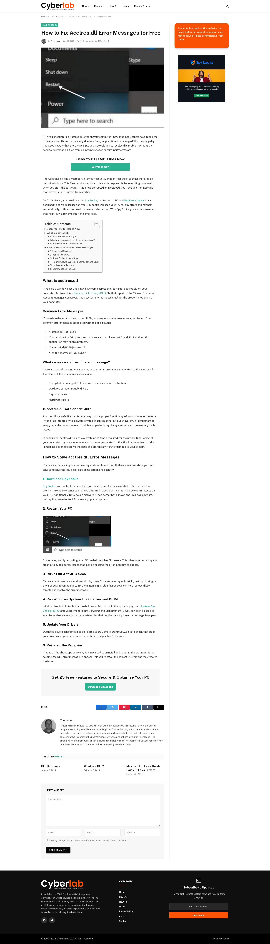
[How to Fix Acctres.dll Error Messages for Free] (102, 88)
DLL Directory (49, 25)
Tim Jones (55, 41)
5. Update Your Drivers (62, 265)
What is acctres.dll (58, 232)
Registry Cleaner (134, 200)
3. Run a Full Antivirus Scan (64, 258)
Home (85, 6)
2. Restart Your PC (59, 254)
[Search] (227, 6)
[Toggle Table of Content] (95, 224)
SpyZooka (90, 200)
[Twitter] (52, 920)
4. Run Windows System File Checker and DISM (74, 262)
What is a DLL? (94, 766)
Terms (225, 938)
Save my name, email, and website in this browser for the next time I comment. (88, 840)
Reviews (99, 6)
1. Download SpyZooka (62, 251)
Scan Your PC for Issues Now (63, 228)
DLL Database (50, 766)
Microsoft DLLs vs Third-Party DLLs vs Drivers (143, 768)
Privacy (217, 938)
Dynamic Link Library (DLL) (90, 293)
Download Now (100, 166)
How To (113, 6)
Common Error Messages (63, 236)
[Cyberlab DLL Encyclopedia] (57, 6)
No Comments (86, 41)
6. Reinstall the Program (62, 269)
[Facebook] (44, 920)
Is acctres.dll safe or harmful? (66, 243)
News (126, 6)
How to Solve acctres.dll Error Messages (70, 247)
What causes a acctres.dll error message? (72, 240)
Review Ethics (142, 6)
